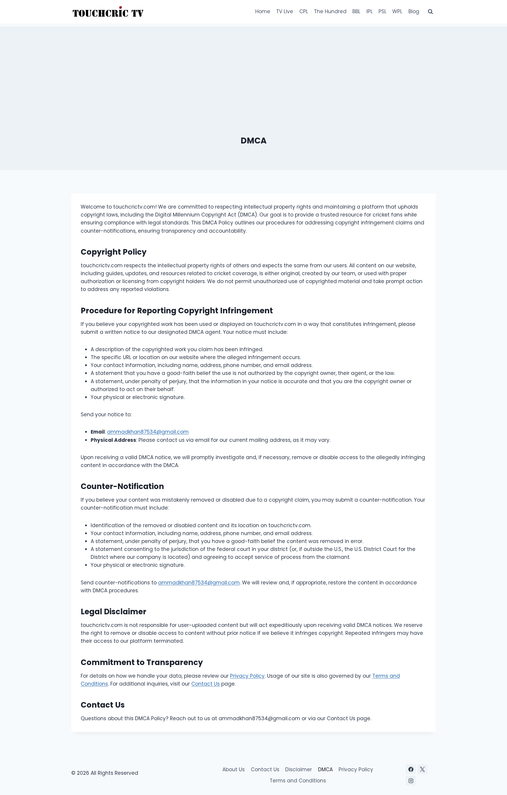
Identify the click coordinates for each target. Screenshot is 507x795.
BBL (356, 11)
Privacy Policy (247, 675)
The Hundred (330, 11)
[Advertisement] (253, 67)
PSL (382, 11)
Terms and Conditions (298, 780)
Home (262, 11)
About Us (233, 769)
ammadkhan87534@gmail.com (148, 431)
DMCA (325, 769)
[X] (422, 769)
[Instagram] (411, 781)
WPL (397, 11)
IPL (369, 11)
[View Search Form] (430, 11)
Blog (413, 11)
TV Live (284, 11)
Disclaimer (298, 769)
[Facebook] (411, 769)
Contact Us (205, 683)
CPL (303, 11)
